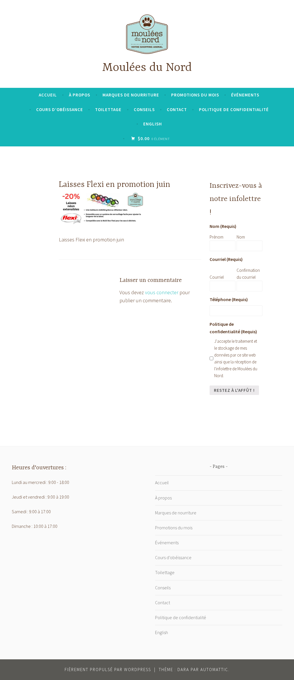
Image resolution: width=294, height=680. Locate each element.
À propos (79, 95)
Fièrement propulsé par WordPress (108, 669)
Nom (241, 237)
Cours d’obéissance (59, 109)
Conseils (144, 109)
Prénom (216, 237)
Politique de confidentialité (234, 109)
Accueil (48, 95)
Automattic (214, 669)
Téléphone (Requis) (229, 299)
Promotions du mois (195, 95)
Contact (177, 109)
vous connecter (161, 292)
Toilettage (108, 109)
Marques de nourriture (130, 95)
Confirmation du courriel (248, 274)
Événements (245, 95)
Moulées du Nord (147, 68)
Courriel (217, 277)
